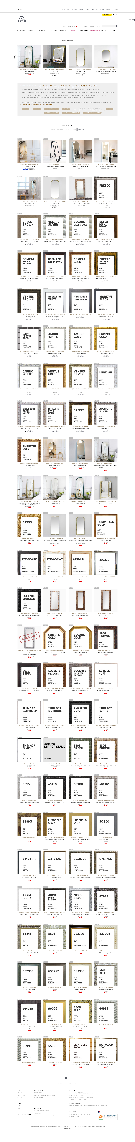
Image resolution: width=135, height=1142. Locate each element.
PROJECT (81, 9)
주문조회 (80, 26)
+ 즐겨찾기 (21, 26)
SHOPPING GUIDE (21, 1097)
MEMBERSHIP (108, 9)
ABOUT (67, 9)
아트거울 (53, 129)
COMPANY (20, 1092)
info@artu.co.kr (37, 1105)
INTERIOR (102, 9)
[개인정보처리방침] (82, 1099)
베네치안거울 (60, 129)
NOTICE (87, 9)
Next (120, 57)
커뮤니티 (98, 26)
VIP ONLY (49, 26)
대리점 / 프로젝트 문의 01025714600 (41, 1110)
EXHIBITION (20, 1106)
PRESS (92, 9)
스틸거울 (74, 129)
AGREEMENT (20, 1093)
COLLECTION (75, 9)
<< (60, 1078)
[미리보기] (20, 139)
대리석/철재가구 (62, 30)
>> (74, 1078)
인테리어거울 (31, 30)
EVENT (97, 9)
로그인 (64, 26)
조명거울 (67, 129)
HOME (63, 9)
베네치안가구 (42, 30)
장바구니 (74, 26)
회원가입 (69, 26)
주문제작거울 (81, 129)
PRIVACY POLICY (21, 1095)
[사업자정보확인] (90, 1097)
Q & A (19, 1105)
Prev (15, 57)
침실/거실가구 (54, 30)
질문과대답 (92, 26)
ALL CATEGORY (22, 30)
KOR (115, 9)
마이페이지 (86, 26)
